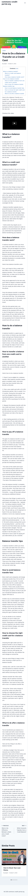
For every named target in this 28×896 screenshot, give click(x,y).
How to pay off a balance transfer (14, 84)
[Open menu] (25, 3)
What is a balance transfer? (10, 71)
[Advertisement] (14, 20)
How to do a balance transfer (11, 79)
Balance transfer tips (8, 86)
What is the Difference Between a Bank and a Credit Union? (6, 831)
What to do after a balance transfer (14, 93)
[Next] (24, 864)
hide (17, 68)
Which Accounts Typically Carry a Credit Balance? (21, 829)
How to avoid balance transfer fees (14, 88)
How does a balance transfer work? (14, 77)
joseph (5, 63)
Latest (4, 50)
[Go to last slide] (4, 864)
